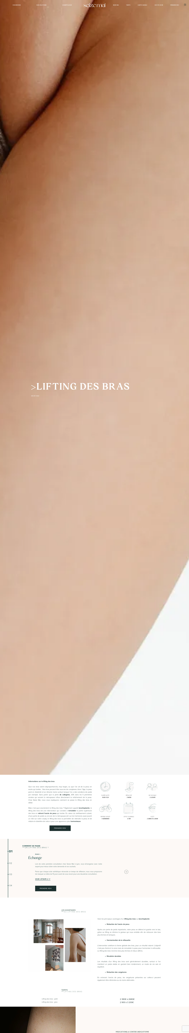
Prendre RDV (174, 5)
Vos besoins (17, 5)
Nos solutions (41, 5)
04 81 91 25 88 (159, 5)
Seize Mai (116, 5)
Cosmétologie (67, 5)
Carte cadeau (142, 5)
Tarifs (128, 5)
